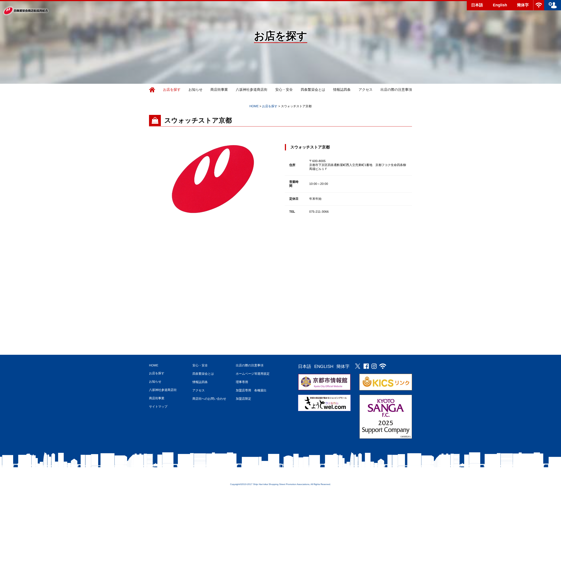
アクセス (366, 89)
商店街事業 (219, 89)
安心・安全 (284, 89)
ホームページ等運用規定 (253, 373)
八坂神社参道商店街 (251, 89)
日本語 (477, 5)
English (500, 5)
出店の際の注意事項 (396, 89)
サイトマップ (158, 406)
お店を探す (172, 89)
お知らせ (195, 89)
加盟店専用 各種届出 (251, 390)
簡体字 (523, 5)
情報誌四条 (342, 89)
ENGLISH (323, 366)
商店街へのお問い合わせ (209, 398)
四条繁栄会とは (313, 89)
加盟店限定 (243, 398)
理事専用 (242, 382)
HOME (153, 365)
